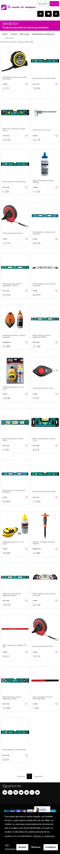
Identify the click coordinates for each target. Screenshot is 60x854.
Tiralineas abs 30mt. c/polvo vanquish (14, 336)
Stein (5, 84)
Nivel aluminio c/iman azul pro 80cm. (14, 491)
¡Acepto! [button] (22, 847)
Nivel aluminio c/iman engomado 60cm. (12, 594)
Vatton (36, 84)
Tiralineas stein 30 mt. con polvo (13, 543)
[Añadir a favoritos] (26, 84)
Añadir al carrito (15, 94)
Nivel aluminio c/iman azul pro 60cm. (44, 233)
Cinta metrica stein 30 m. (43, 646)
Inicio (5, 34)
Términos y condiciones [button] (44, 836)
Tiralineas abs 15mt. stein (43, 388)
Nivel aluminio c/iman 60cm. (44, 78)
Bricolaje (24, 34)
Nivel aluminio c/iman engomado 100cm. (12, 285)
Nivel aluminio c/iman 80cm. (44, 491)
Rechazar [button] (35, 847)
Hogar (14, 34)
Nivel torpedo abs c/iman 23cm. (13, 439)
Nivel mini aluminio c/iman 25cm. (14, 130)
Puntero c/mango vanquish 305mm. (44, 543)
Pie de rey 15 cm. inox (42, 130)
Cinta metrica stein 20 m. (13, 233)
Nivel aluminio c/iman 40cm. (14, 750)
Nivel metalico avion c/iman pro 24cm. (44, 594)
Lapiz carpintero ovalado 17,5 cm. (15, 646)
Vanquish (7, 342)
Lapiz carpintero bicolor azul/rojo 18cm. (42, 698)
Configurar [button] (50, 847)
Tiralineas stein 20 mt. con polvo (13, 388)
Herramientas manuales (43, 34)
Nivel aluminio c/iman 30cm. (14, 182)
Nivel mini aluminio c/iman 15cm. (44, 439)
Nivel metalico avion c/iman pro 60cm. (44, 285)
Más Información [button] (10, 847)
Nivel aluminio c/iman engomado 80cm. (42, 336)
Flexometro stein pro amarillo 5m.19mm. (15, 78)
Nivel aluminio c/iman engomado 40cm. (12, 698)
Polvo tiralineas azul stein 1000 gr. (43, 181)
